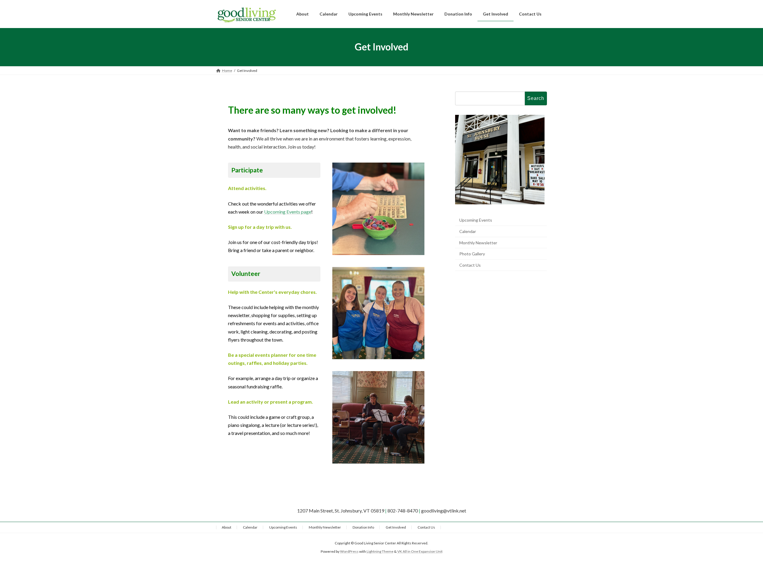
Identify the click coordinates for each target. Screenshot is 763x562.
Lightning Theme (380, 551)
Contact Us (470, 264)
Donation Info (363, 527)
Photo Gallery (472, 253)
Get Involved (396, 527)
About (226, 527)
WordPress (349, 551)
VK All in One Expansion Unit (420, 551)
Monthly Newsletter (478, 242)
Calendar (467, 231)
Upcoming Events (475, 220)
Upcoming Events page (287, 211)
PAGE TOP (741, 539)
